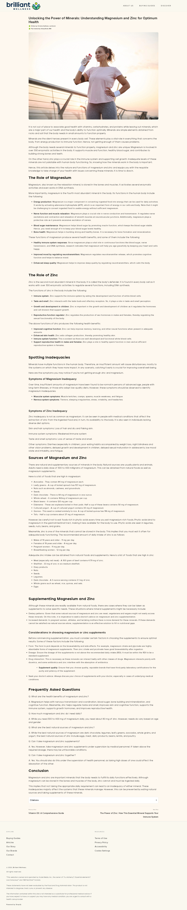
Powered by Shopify (13, 905)
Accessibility (101, 846)
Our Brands (11, 850)
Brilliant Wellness (19, 867)
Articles (10, 842)
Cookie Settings (102, 850)
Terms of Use (101, 838)
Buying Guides (13, 838)
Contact (10, 855)
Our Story (10, 846)
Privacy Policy (101, 842)
